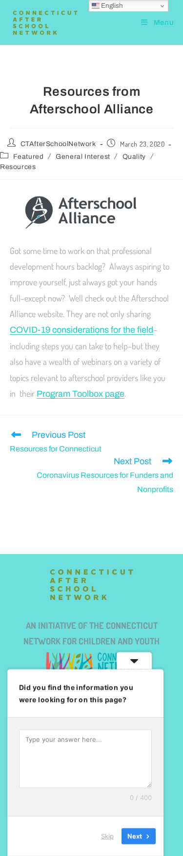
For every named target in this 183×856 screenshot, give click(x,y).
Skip (107, 836)
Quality (134, 156)
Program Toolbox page (80, 394)
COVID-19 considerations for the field (81, 330)
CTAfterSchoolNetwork (58, 144)
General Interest (83, 156)
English (111, 5)
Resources (18, 167)
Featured (28, 156)
